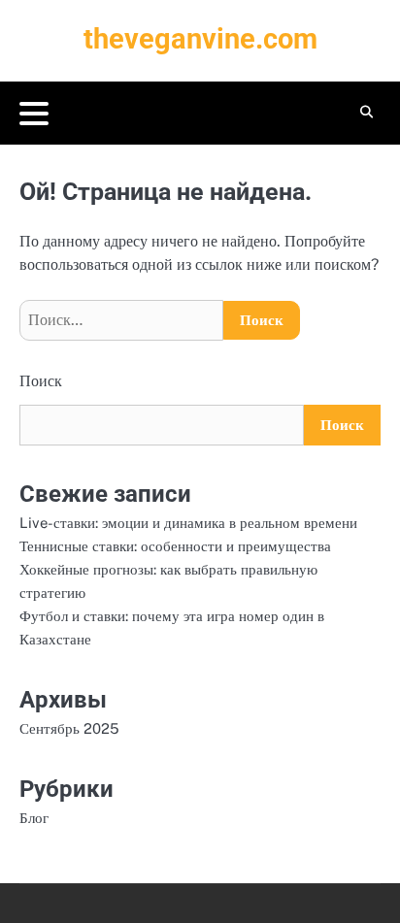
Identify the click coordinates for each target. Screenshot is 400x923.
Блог (34, 817)
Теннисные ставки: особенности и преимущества (175, 546)
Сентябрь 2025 (69, 728)
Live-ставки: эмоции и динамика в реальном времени (188, 522)
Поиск (40, 381)
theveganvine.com (200, 38)
